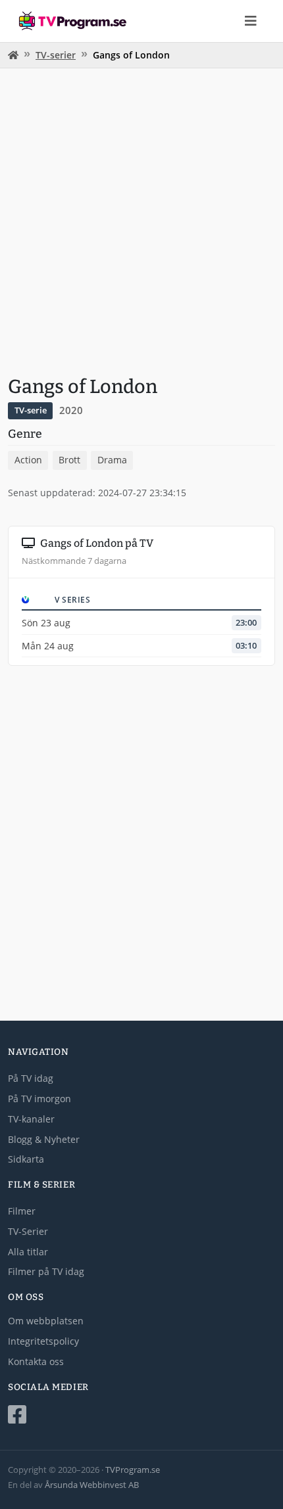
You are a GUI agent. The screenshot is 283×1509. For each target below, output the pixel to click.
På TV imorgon (39, 1098)
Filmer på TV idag (46, 1271)
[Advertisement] (141, 220)
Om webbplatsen (46, 1320)
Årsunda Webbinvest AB (92, 1485)
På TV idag (30, 1078)
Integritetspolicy (43, 1341)
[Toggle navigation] (251, 21)
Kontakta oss (36, 1361)
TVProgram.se (132, 1469)
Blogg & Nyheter (44, 1139)
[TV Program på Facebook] (141, 1415)
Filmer (22, 1211)
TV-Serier (28, 1231)
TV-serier (56, 55)
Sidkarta (26, 1159)
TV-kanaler (31, 1119)
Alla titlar (28, 1251)
